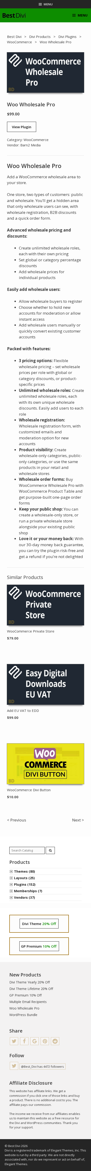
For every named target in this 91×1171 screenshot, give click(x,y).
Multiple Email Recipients (28, 1001)
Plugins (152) (24, 884)
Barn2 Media (30, 145)
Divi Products (40, 36)
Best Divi (14, 36)
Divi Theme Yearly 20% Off (29, 982)
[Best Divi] (14, 15)
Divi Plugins (67, 36)
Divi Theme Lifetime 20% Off (31, 988)
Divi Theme (39, 923)
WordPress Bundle (23, 1015)
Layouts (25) (24, 878)
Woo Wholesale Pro (24, 1008)
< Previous (16, 820)
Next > (78, 820)
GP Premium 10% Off (25, 995)
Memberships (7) (28, 891)
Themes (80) (24, 871)
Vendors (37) (24, 897)
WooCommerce (19, 42)
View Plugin (21, 127)
